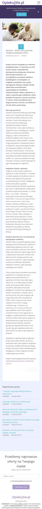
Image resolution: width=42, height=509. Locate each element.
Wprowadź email (21, 487)
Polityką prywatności (16, 506)
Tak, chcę (21, 14)
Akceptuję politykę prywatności (22, 481)
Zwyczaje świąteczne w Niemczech (16, 401)
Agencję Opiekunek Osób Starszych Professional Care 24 (21, 361)
